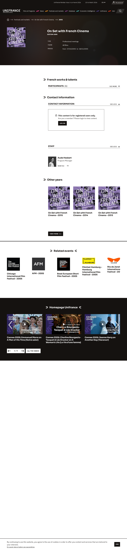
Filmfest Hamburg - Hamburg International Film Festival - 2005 (92, 271)
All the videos (33, 351)
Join (113, 11)
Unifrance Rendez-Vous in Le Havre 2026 (67, 2)
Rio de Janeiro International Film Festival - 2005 (116, 269)
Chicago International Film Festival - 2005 (16, 276)
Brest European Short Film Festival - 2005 (68, 275)
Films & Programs (29, 11)
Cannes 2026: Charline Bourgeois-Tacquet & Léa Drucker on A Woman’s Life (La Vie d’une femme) (24, 340)
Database (72, 11)
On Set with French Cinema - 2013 (107, 214)
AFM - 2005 (38, 273)
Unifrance (103, 11)
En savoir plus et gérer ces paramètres (21, 547)
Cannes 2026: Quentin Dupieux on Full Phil (102, 338)
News (42, 11)
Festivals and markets (56, 11)
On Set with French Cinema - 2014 (82, 214)
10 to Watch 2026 (91, 2)
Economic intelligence (87, 11)
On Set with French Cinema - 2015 (57, 214)
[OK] (117, 544)
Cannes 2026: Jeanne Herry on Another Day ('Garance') (61, 338)
